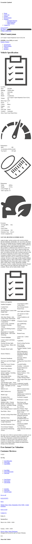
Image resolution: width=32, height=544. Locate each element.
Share (4, 29)
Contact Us (7, 25)
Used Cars (6, 15)
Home (5, 13)
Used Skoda (7, 482)
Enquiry (3, 42)
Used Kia (6, 489)
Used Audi (7, 462)
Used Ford (6, 490)
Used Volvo (7, 481)
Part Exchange (7, 17)
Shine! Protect (11, 23)
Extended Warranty (12, 20)
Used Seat (6, 473)
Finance (6, 16)
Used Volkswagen (8, 471)
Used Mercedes (8, 461)
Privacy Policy (4, 531)
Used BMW (7, 464)
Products (6, 19)
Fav (2, 29)
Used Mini (6, 470)
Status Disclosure (13, 531)
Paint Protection (11, 22)
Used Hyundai (7, 492)
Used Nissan (7, 479)
